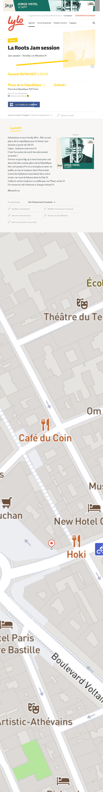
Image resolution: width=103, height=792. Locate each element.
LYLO (16, 23)
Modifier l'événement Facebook (60, 209)
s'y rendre (20, 104)
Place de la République (24, 85)
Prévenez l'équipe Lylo (28, 115)
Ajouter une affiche (81, 66)
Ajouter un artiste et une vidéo (24, 222)
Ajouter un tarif (67, 115)
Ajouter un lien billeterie (57, 215)
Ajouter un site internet (21, 215)
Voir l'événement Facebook (40, 202)
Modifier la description (21, 209)
